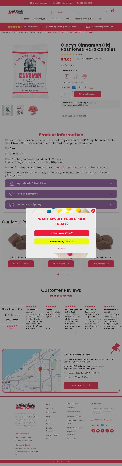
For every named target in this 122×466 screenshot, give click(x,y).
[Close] (93, 211)
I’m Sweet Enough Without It (61, 241)
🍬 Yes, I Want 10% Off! (61, 233)
